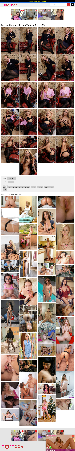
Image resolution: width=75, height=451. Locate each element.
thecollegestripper (33, 1)
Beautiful (15, 187)
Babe (51, 187)
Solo (4, 187)
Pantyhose (40, 187)
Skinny (5, 189)
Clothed (21, 187)
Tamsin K (11, 181)
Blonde (9, 187)
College (46, 187)
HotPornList (43, 1)
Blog (39, 1)
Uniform (33, 187)
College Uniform (12, 178)
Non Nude (27, 187)
